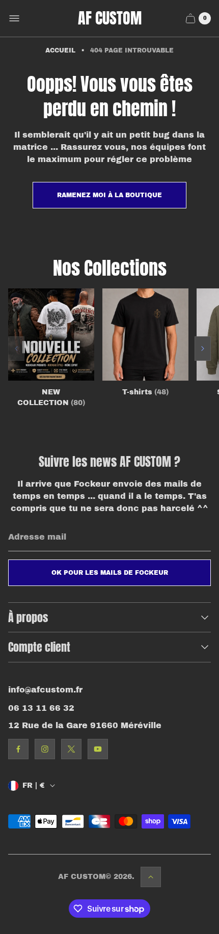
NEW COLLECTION (51, 397)
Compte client (39, 647)
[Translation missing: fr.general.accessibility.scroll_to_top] (151, 877)
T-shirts (145, 392)
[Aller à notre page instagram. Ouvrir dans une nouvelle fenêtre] (45, 749)
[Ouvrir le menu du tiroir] (14, 18)
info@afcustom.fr (45, 689)
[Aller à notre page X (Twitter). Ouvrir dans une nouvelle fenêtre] (71, 749)
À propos (28, 617)
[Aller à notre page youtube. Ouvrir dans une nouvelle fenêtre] (98, 749)
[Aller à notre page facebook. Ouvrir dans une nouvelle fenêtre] (18, 749)
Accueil (60, 50)
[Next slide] (203, 348)
